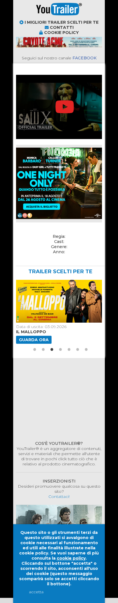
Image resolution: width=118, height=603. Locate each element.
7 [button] (86, 349)
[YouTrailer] (39, 17)
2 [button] (43, 349)
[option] (58, 312)
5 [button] (69, 349)
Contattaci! (59, 496)
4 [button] (60, 349)
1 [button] (35, 349)
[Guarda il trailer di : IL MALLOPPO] (58, 301)
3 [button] (52, 349)
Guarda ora (34, 339)
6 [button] (77, 349)
